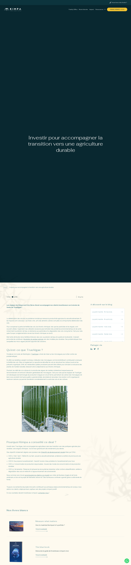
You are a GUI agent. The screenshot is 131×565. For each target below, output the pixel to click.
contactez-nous (43, 493)
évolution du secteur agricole (33, 339)
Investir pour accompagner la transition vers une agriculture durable (31, 287)
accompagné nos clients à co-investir (37, 475)
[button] (101, 9)
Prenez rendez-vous (117, 9)
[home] (13, 9)
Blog (5, 287)
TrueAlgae (34, 354)
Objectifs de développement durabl (53, 452)
